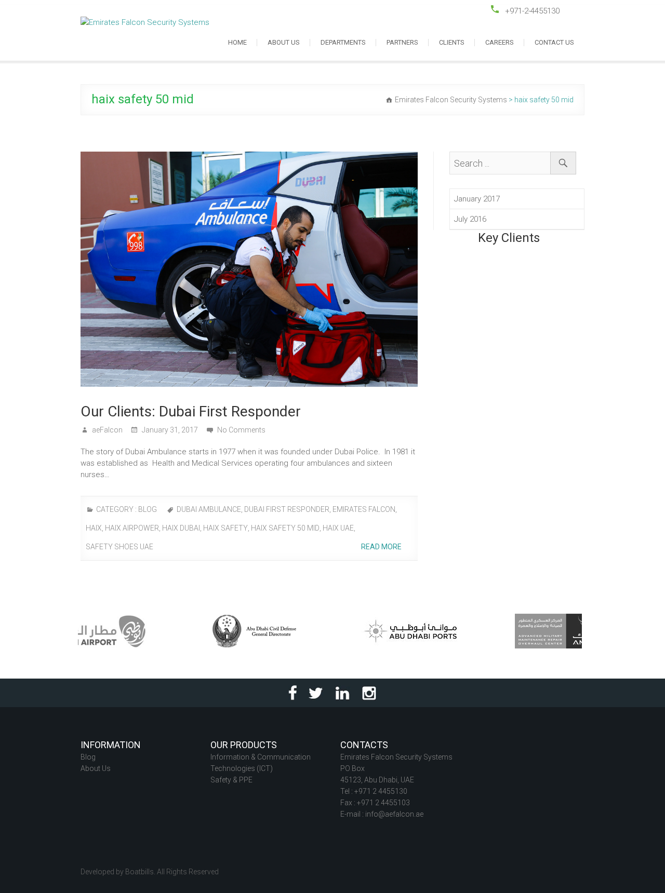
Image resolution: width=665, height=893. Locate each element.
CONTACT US (554, 42)
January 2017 (477, 199)
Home (237, 42)
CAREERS (499, 42)
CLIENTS (451, 42)
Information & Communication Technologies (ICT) (260, 763)
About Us (96, 768)
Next (571, 463)
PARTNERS (402, 42)
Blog (88, 757)
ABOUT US (284, 42)
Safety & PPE (231, 780)
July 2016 (470, 219)
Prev (94, 463)
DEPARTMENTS (343, 42)
